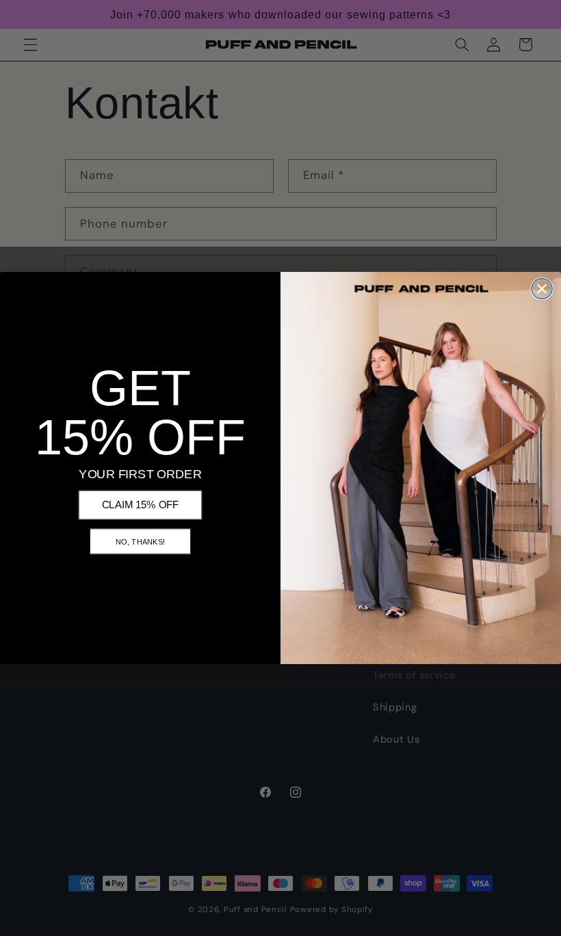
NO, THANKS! (141, 541)
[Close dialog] (542, 289)
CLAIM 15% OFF (140, 504)
